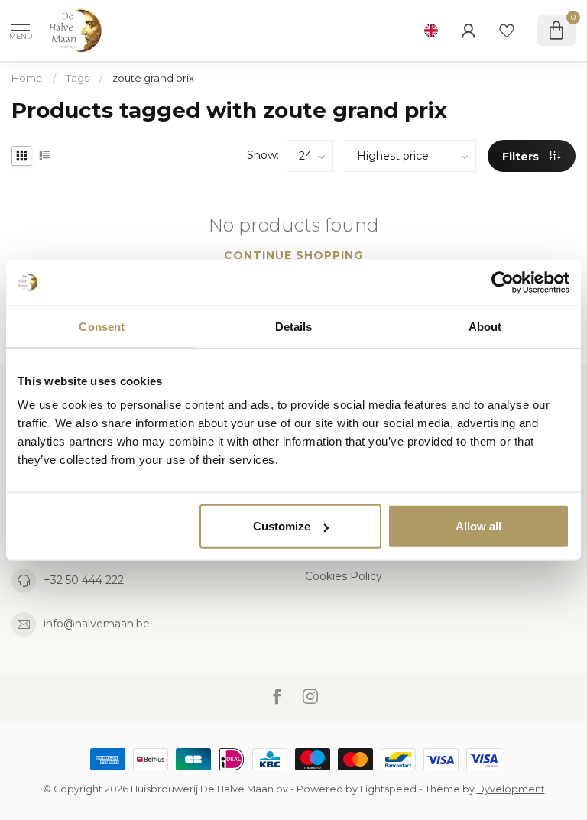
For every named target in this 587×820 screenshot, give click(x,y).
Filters (522, 157)
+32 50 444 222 (84, 580)
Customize (281, 526)
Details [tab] (294, 325)
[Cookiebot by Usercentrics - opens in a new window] (502, 282)
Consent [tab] (102, 325)
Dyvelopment (511, 789)
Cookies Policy (343, 576)
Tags (77, 78)
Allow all (478, 526)
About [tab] (485, 325)
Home (27, 78)
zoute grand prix (153, 78)
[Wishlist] (506, 30)
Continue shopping (293, 255)
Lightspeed (388, 789)
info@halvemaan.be (97, 623)
